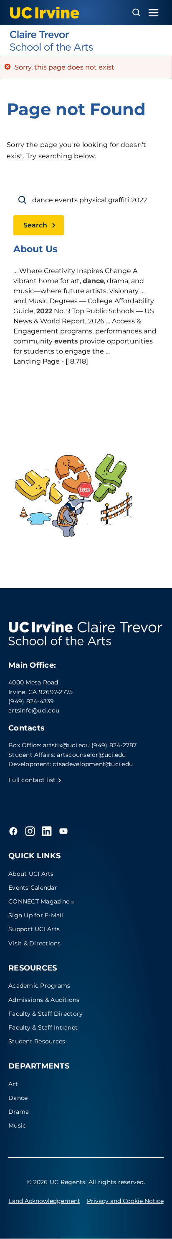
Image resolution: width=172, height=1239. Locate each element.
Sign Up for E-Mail (35, 915)
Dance (18, 1098)
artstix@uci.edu (66, 745)
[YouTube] (63, 831)
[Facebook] (13, 831)
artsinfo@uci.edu (33, 710)
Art (13, 1084)
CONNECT (38, 901)
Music (17, 1125)
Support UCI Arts (34, 929)
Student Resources (36, 1041)
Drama (18, 1111)
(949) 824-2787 (114, 745)
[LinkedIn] (47, 831)
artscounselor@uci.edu (91, 755)
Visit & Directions (34, 943)
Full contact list (33, 780)
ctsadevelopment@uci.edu (93, 764)
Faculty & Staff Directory (45, 1013)
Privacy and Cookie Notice (125, 1201)
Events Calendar (32, 887)
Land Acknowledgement (44, 1201)
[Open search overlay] (136, 12)
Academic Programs (39, 985)
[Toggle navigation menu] (153, 12)
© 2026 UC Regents (56, 1182)
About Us (35, 249)
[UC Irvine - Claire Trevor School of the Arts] (86, 41)
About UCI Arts (31, 874)
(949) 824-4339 (31, 701)
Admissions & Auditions (44, 1000)
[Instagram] (30, 831)
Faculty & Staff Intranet (43, 1027)
